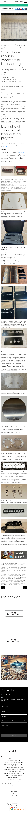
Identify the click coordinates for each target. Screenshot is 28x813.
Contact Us (14, 795)
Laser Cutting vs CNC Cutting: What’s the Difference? (14, 765)
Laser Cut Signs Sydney (14, 777)
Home (14, 786)
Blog (14, 793)
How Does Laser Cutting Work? (14, 771)
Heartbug (21, 152)
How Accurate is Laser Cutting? (14, 760)
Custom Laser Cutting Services (14, 775)
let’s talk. (5, 146)
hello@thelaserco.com (9, 697)
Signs (14, 789)
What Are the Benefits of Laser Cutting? (14, 773)
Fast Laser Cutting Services (14, 779)
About (14, 787)
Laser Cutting (14, 791)
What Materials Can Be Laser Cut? (14, 762)
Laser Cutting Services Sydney (14, 781)
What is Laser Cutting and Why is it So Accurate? (14, 758)
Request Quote (14, 5)
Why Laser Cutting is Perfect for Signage (14, 769)
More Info (6, 622)
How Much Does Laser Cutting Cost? (14, 767)
